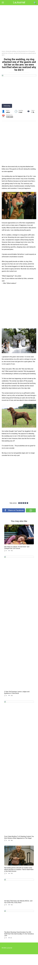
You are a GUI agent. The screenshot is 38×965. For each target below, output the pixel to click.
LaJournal (19, 2)
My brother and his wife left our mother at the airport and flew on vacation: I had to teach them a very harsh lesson (18, 869)
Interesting (7, 106)
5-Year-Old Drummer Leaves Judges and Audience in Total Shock (16, 692)
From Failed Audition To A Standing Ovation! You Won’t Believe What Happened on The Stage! (19, 837)
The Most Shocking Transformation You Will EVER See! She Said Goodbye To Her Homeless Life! (19, 933)
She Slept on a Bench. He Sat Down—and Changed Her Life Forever (16, 547)
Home (3, 51)
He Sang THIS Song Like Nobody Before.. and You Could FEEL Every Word (18, 901)
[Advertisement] (19, 29)
